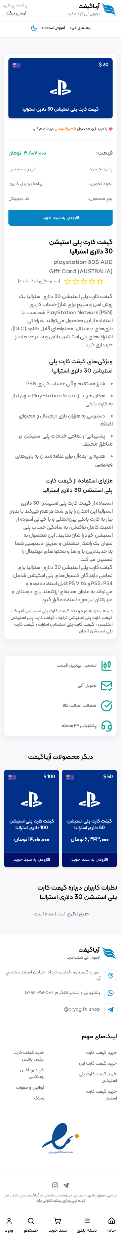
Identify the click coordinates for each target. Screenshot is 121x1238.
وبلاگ (39, 1098)
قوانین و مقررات (30, 1087)
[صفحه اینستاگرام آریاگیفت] (55, 1185)
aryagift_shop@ (82, 1009)
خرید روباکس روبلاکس (32, 1073)
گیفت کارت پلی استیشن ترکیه (85, 617)
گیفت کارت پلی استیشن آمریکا (41, 611)
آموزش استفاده (53, 28)
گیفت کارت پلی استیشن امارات (65, 624)
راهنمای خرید (79, 28)
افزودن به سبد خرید (60, 217)
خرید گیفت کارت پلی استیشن (98, 1077)
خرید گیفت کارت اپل (98, 1063)
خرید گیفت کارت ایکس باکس (28, 1056)
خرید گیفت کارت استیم (101, 1095)
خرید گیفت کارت (101, 1052)
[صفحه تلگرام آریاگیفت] (66, 1185)
